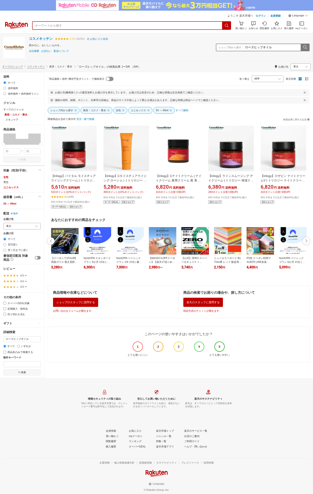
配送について (61, 51)
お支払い (46, 51)
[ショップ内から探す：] (305, 47)
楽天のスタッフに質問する (203, 302)
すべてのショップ (12, 66)
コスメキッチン (41, 38)
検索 (23, 159)
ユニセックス (11, 187)
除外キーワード (12, 357)
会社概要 (34, 51)
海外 (15, 213)
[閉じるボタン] (304, 92)
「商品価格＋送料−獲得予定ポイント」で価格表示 (75, 78)
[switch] (38, 257)
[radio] (4, 82)
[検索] (227, 25)
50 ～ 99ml (9, 203)
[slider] (3, 144)
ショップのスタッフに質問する (75, 302)
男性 (6, 182)
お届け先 (8, 219)
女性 (6, 177)
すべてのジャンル (13, 109)
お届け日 (8, 233)
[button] (298, 16)
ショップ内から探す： (231, 47)
